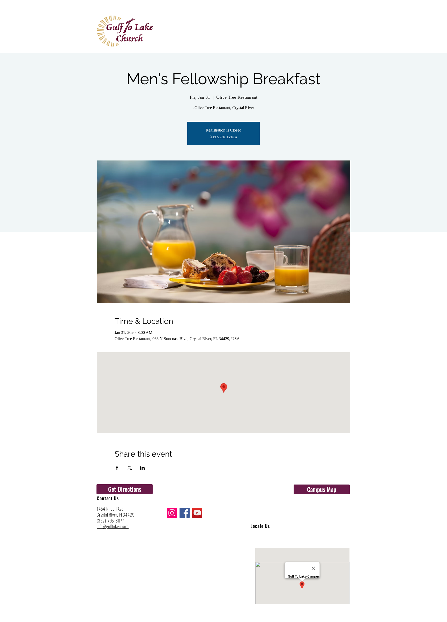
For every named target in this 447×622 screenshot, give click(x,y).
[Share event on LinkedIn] (142, 468)
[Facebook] (185, 513)
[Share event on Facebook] (117, 468)
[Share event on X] (129, 468)
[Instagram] (172, 513)
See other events (223, 136)
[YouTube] (197, 513)
